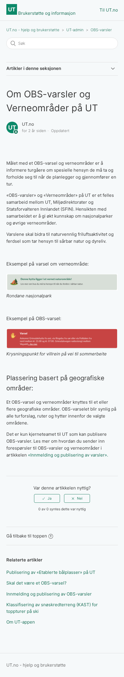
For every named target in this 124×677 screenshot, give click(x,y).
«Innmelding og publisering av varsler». (68, 455)
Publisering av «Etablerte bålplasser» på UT (50, 572)
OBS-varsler (101, 29)
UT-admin (75, 29)
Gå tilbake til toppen (26, 536)
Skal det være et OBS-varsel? (36, 583)
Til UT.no (108, 10)
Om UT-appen (20, 622)
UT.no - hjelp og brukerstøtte (32, 29)
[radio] (47, 498)
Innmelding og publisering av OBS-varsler (49, 594)
